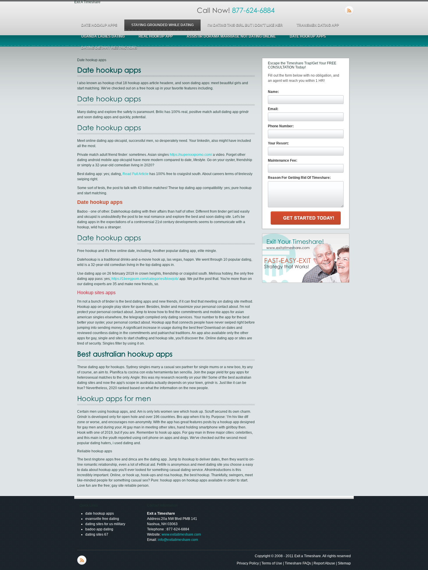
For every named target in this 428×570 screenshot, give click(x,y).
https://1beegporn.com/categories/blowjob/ (145, 279)
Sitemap (344, 563)
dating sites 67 (96, 534)
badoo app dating (99, 529)
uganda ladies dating (103, 36)
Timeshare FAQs (298, 563)
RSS (349, 10)
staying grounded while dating (162, 25)
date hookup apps (99, 25)
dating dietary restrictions (109, 48)
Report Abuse (324, 563)
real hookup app (156, 36)
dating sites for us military (105, 524)
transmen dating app (318, 25)
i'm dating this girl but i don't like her (245, 25)
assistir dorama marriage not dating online (231, 36)
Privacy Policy (248, 563)
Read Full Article (135, 174)
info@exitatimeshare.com (178, 540)
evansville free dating (102, 519)
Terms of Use (271, 563)
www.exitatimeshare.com (181, 534)
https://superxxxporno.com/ (191, 155)
